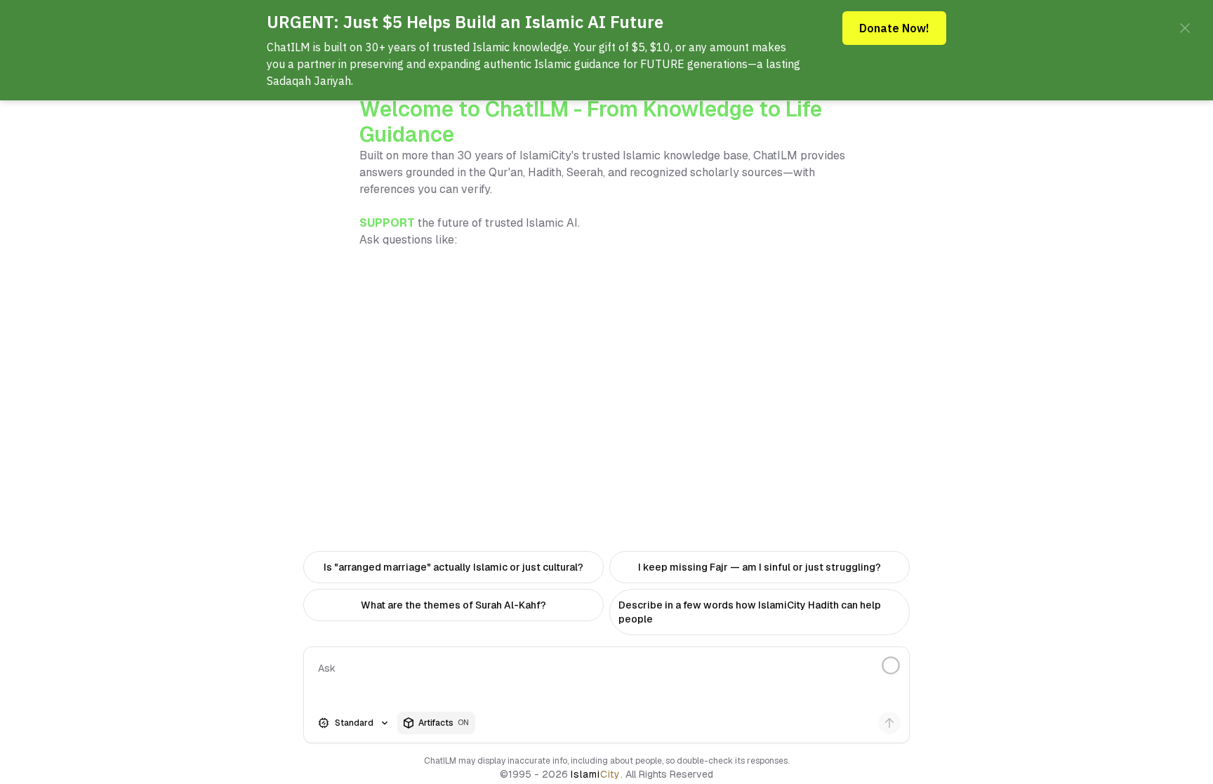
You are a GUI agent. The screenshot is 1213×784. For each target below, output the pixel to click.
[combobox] (354, 723)
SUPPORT (387, 222)
